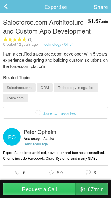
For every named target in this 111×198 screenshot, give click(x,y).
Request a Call (63, 189)
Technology (52, 44)
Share (101, 6)
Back (12, 6)
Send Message (36, 143)
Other (68, 44)
